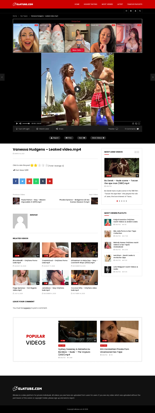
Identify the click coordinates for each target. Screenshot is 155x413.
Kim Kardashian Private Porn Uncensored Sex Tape (114, 350)
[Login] (135, 11)
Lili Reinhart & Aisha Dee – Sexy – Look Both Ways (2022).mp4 (84, 261)
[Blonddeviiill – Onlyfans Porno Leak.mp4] (26, 250)
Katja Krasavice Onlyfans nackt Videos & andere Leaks (125, 220)
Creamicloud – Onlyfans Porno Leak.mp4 (55, 261)
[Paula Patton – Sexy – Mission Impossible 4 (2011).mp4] (2, 77)
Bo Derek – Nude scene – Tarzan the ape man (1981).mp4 (121, 182)
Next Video (93, 194)
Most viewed (107, 4)
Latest (120, 4)
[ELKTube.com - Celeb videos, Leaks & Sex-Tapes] (23, 4)
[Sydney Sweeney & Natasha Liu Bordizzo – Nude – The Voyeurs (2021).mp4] (77, 331)
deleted (33, 215)
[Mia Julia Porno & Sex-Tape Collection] (107, 233)
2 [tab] (119, 201)
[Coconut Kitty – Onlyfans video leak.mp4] (84, 277)
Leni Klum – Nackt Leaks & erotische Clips (124, 256)
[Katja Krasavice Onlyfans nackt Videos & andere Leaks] (107, 222)
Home (77, 4)
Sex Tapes (24, 16)
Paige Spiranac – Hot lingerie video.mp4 (25, 289)
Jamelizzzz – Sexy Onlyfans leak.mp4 (53, 289)
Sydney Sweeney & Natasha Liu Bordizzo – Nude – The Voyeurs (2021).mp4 (74, 352)
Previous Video (19, 194)
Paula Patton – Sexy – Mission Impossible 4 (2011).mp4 (33, 201)
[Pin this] (50, 181)
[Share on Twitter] (22, 181)
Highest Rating (90, 4)
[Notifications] (131, 11)
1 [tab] (117, 201)
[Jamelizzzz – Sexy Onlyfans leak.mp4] (55, 277)
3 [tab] (121, 201)
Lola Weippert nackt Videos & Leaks (125, 268)
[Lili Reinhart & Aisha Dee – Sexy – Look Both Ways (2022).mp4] (84, 250)
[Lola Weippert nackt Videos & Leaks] (107, 269)
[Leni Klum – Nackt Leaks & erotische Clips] (107, 258)
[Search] (140, 11)
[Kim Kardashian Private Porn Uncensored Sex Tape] (119, 331)
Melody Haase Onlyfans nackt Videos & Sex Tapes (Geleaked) (125, 244)
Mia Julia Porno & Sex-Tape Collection (124, 232)
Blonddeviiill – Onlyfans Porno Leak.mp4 (25, 261)
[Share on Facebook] (15, 181)
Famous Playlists (134, 4)
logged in (27, 308)
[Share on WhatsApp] (36, 181)
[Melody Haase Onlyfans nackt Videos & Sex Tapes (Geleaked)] (107, 245)
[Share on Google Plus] (29, 181)
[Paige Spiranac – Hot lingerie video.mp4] (26, 277)
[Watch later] (126, 11)
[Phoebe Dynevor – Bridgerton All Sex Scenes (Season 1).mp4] (94, 201)
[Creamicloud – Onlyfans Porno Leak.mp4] (55, 250)
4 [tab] (124, 201)
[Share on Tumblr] (43, 181)
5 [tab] (126, 201)
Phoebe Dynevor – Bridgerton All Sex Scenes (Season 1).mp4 (74, 201)
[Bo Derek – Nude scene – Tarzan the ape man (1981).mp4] (121, 168)
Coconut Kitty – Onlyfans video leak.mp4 (84, 289)
